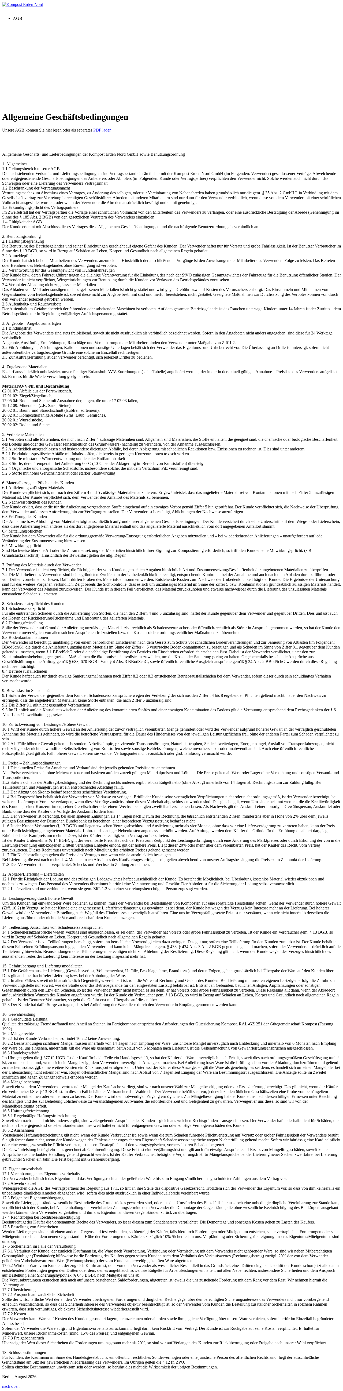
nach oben (11, 1386)
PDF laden (102, 130)
